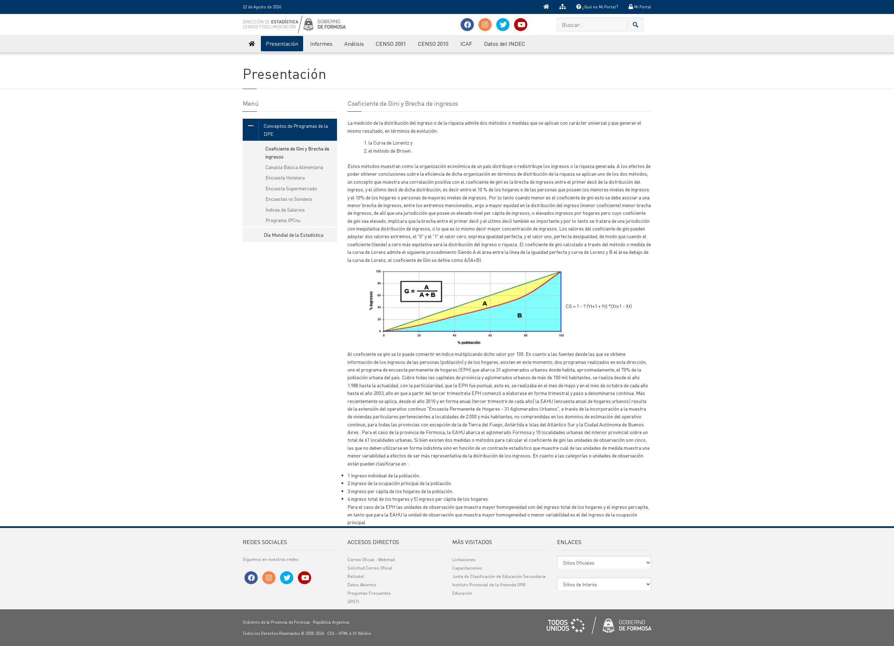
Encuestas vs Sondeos (289, 199)
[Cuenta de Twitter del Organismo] (503, 24)
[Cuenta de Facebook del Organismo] (467, 24)
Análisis (354, 43)
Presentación (282, 43)
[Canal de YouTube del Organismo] (520, 24)
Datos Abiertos (361, 584)
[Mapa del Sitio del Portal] (562, 7)
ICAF (466, 43)
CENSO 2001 (391, 43)
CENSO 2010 (433, 43)
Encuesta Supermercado (291, 188)
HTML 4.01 (347, 633)
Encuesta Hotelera (285, 177)
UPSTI (353, 601)
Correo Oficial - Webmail (371, 559)
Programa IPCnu (282, 220)
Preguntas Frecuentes (369, 593)
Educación (462, 593)
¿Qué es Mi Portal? (599, 6)
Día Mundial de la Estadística (293, 235)
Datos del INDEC (504, 43)
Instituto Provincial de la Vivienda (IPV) (489, 584)
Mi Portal (642, 6)
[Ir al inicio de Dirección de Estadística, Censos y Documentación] (251, 43)
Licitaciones (464, 559)
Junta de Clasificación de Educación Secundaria (498, 576)
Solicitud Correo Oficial (370, 568)
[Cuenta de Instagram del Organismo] (485, 24)
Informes (321, 43)
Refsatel (355, 576)
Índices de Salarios (285, 209)
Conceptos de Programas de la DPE (296, 130)
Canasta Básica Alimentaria (294, 167)
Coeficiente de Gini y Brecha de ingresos (297, 152)
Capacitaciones (467, 568)
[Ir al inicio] (546, 7)
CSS (331, 633)
